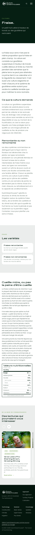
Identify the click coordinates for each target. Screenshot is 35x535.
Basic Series (18, 510)
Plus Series (17, 515)
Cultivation (26, 500)
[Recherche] (26, 3)
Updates (28, 510)
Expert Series (18, 512)
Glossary (28, 512)
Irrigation (4, 515)
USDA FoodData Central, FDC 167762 (15, 395)
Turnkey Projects (28, 497)
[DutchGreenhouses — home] (11, 3)
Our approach (27, 494)
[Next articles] (9, 427)
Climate (4, 512)
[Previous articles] (4, 427)
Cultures (6, 18)
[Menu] (31, 3)
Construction (6, 510)
